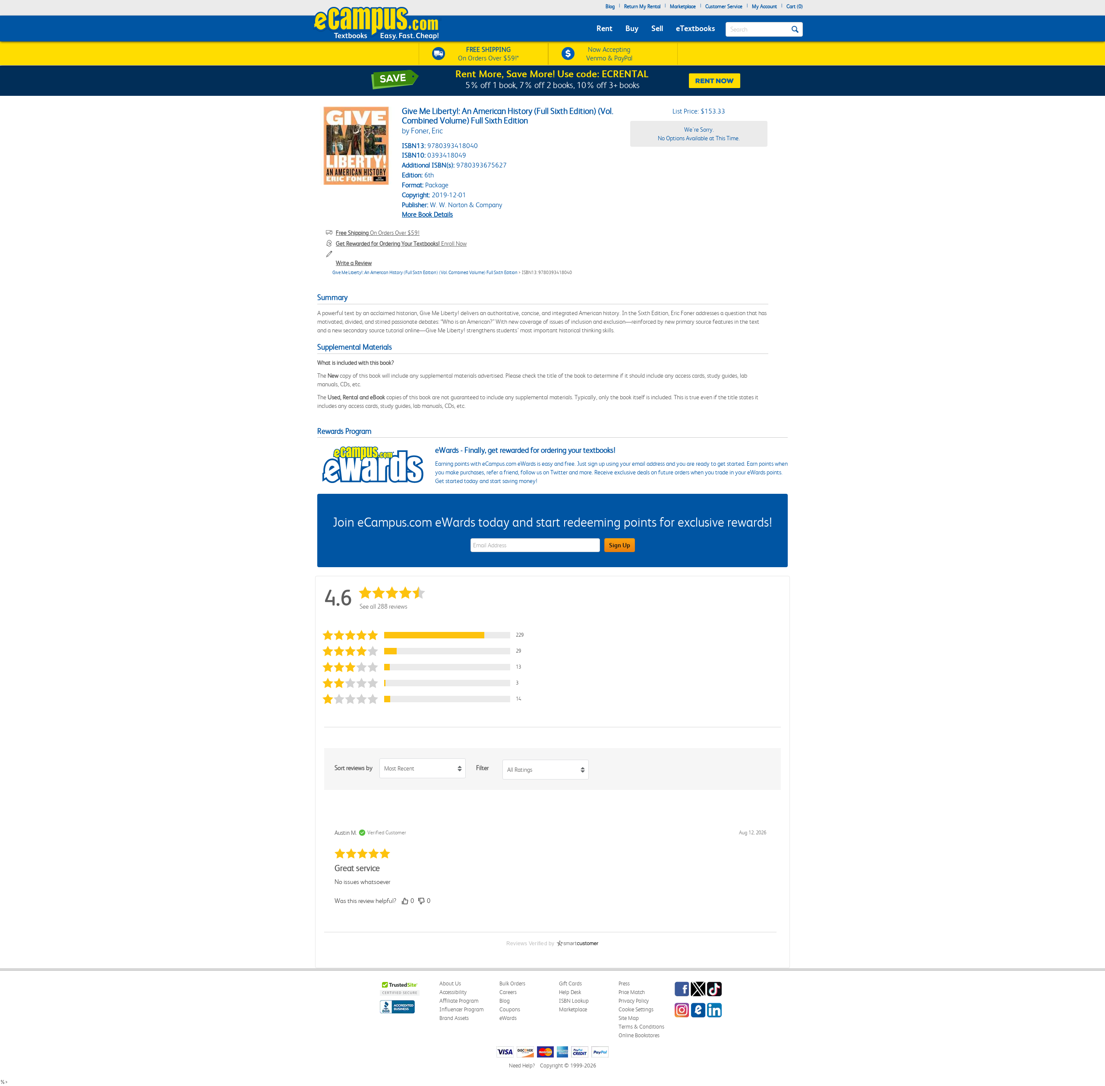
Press (624, 983)
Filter (482, 768)
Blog (610, 6)
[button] (427, 635)
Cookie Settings (636, 1009)
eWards (508, 1018)
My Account (764, 6)
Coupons (509, 1009)
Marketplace (683, 6)
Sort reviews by (354, 768)
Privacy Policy (634, 1001)
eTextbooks (695, 28)
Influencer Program (461, 1009)
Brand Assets (454, 1018)
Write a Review (354, 262)
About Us (450, 983)
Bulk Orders (512, 983)
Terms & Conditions (641, 1026)
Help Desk (570, 992)
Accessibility (453, 992)
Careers (508, 992)
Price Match (632, 992)
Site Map (629, 1018)
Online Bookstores (639, 1035)
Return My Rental (642, 6)
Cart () (794, 6)
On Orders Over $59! (378, 232)
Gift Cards (570, 983)
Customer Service (723, 6)
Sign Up (619, 545)
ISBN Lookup (574, 1001)
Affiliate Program (459, 1001)
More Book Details (427, 214)
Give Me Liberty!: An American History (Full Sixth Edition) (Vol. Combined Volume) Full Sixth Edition (425, 272)
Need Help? (522, 1065)
